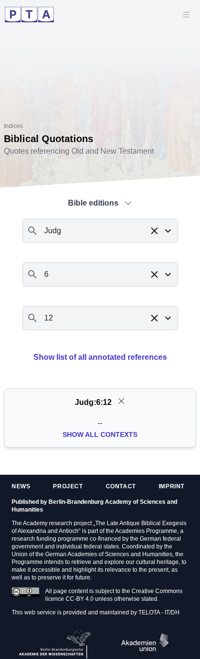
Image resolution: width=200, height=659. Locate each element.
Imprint (171, 486)
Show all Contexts (100, 434)
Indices (13, 126)
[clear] (121, 401)
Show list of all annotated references (100, 357)
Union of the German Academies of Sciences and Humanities (92, 554)
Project (68, 486)
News (21, 486)
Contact (121, 486)
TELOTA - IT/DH (159, 612)
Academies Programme (146, 531)
